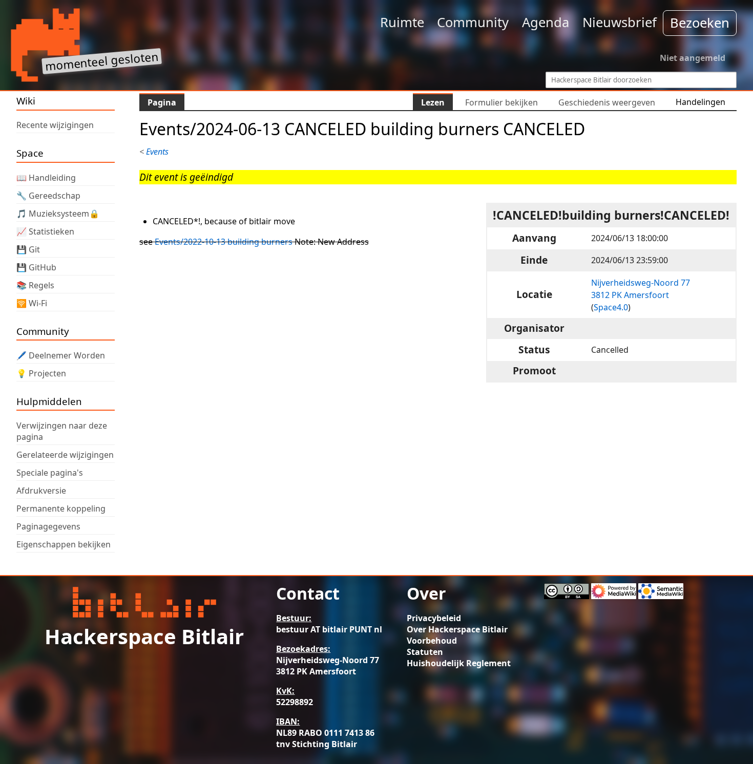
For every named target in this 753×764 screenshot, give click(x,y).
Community (473, 22)
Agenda (545, 22)
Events (157, 151)
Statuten (425, 651)
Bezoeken (699, 23)
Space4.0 (611, 307)
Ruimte (402, 22)
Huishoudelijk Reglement (459, 663)
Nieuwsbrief (619, 22)
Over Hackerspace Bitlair (457, 629)
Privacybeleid (434, 618)
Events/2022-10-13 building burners (223, 241)
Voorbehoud (432, 640)
